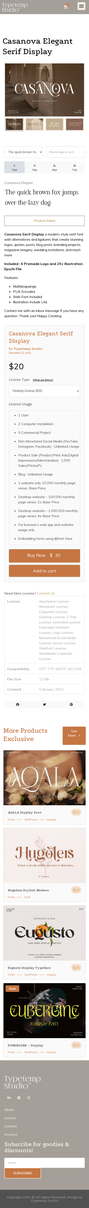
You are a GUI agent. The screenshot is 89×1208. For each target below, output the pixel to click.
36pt (34, 167)
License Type (19, 379)
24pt (14, 167)
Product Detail (44, 221)
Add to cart (44, 570)
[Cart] (65, 7)
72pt (74, 167)
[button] (81, 6)
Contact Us (45, 593)
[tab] (44, 221)
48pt (54, 167)
